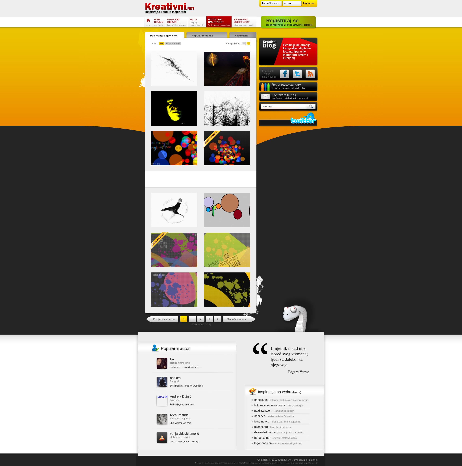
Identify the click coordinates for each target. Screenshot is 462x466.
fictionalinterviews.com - (278, 405)
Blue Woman (176, 423)
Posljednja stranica (164, 319)
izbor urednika (173, 43)
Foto (196, 22)
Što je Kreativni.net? (289, 86)
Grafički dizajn (176, 22)
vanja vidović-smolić (184, 433)
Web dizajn (158, 22)
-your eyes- (175, 367)
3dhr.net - (274, 416)
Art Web (187, 423)
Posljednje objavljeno (163, 35)
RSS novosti (269, 76)
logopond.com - (278, 443)
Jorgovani (189, 404)
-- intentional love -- (191, 367)
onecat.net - (281, 399)
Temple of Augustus (193, 386)
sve (162, 43)
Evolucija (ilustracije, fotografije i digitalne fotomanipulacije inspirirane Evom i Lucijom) (297, 52)
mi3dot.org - (272, 426)
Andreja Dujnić (180, 396)
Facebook (268, 71)
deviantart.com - (279, 432)
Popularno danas (202, 35)
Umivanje (194, 441)
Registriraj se (289, 22)
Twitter (266, 73)
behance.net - (275, 437)
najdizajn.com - (274, 410)
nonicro (175, 378)
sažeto (248, 43)
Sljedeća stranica (236, 319)
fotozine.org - (277, 421)
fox (172, 359)
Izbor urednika (212, 139)
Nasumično (242, 35)
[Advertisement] (201, 180)
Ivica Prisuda (179, 415)
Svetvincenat (176, 386)
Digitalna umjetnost (219, 22)
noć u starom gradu (179, 441)
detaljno (244, 43)
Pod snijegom (176, 404)
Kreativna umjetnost (244, 22)
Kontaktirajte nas (290, 96)
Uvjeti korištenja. (311, 463)
